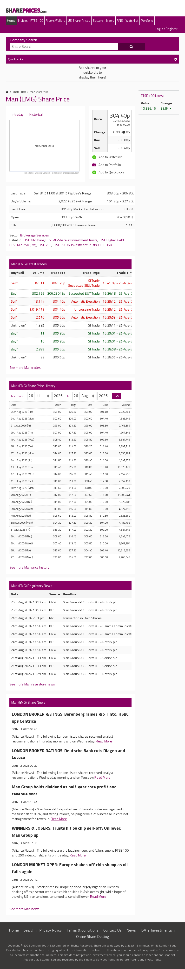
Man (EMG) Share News (28, 702)
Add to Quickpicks (111, 172)
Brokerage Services (34, 235)
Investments (161, 930)
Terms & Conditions (82, 930)
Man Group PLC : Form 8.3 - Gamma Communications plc (102, 625)
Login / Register (166, 28)
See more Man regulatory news (32, 684)
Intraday (18, 114)
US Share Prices (79, 20)
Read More (104, 741)
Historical (36, 114)
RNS (120, 20)
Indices (23, 20)
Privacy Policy (50, 930)
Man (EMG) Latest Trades (29, 263)
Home (11, 20)
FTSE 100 (36, 20)
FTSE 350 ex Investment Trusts (75, 244)
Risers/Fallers (55, 20)
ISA (143, 930)
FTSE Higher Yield (111, 239)
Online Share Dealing (92, 936)
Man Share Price (39, 92)
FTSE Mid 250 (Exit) (22, 244)
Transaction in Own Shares (82, 617)
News (110, 20)
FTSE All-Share (33, 239)
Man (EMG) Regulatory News (31, 585)
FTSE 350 (105, 244)
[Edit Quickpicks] (175, 59)
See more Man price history (29, 567)
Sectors (98, 20)
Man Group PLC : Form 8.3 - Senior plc (90, 657)
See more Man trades (25, 367)
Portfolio (147, 20)
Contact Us (112, 930)
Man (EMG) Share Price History (33, 385)
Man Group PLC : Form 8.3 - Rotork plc (90, 602)
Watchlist (132, 20)
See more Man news (24, 908)
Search (29, 930)
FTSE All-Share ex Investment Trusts (71, 239)
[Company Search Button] (131, 46)
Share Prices (19, 92)
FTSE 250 (44, 244)
